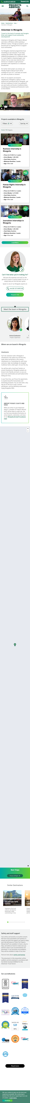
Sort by (23, 123)
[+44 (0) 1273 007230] (21, 269)
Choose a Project (14, 876)
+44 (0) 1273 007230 (16, 288)
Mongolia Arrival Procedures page (15, 418)
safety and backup (19, 955)
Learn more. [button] (13, 1098)
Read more (15, 1066)
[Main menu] (2, 6)
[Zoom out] (28, 431)
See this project (15, 145)
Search (27, 5)
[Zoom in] (28, 428)
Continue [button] (7, 1100)
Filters (5, 123)
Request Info (25, 1)
